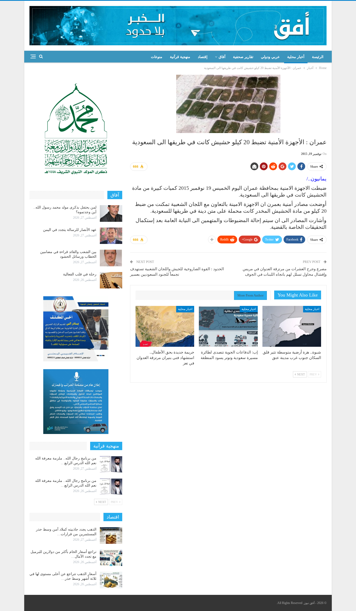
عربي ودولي (270, 57)
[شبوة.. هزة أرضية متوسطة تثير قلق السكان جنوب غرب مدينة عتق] (291, 326)
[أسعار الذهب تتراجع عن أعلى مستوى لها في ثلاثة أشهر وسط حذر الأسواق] (111, 580)
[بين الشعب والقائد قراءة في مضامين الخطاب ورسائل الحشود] (111, 258)
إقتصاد (202, 57)
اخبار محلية (312, 309)
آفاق (222, 57)
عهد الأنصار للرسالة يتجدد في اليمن (69, 230)
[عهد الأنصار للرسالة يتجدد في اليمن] (111, 236)
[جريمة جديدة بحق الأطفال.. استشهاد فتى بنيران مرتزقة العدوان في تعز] (165, 326)
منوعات (156, 57)
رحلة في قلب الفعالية (79, 274)
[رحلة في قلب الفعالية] (111, 280)
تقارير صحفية (243, 57)
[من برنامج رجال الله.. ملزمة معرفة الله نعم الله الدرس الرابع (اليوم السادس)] (111, 464)
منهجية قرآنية (180, 57)
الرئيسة (317, 57)
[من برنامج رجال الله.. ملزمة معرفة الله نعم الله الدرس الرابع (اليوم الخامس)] (111, 486)
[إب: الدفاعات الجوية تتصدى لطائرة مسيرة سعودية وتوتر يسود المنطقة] (228, 326)
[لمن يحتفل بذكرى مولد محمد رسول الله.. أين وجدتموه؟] (111, 213)
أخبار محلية (295, 57)
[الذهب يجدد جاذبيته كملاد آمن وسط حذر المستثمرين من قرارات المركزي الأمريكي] (111, 535)
